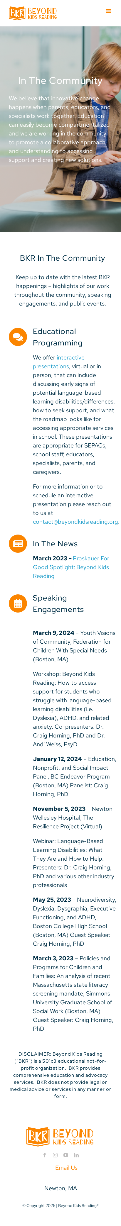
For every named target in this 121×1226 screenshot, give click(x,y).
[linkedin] (76, 1155)
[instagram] (55, 1155)
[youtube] (65, 1155)
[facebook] (44, 1155)
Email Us (66, 1167)
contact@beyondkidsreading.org (75, 521)
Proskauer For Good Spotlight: (71, 567)
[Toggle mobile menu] (109, 11)
